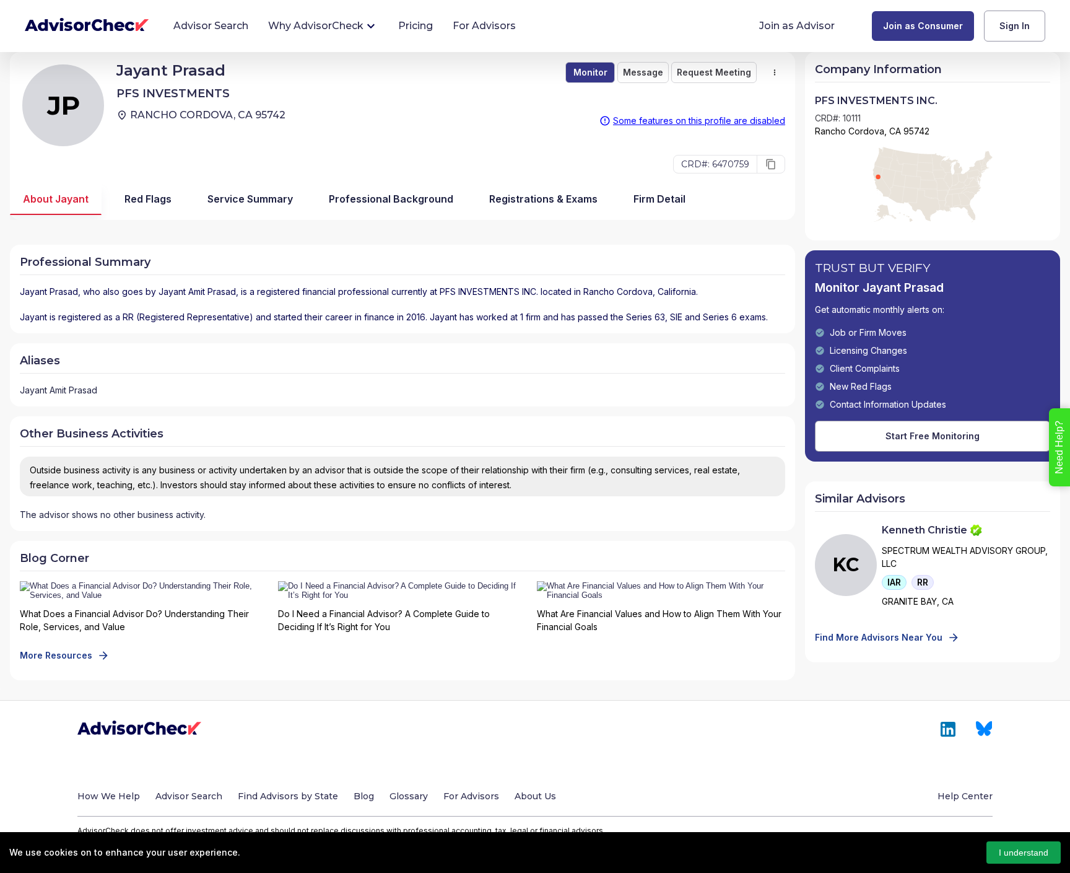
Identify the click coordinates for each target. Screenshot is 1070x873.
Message (643, 72)
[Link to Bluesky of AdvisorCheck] (984, 729)
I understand (1023, 853)
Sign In (1014, 25)
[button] (894, 582)
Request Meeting (714, 72)
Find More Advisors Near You (878, 637)
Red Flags (148, 199)
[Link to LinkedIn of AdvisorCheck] (948, 729)
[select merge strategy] (774, 72)
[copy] (771, 164)
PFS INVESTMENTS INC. (489, 291)
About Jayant (56, 199)
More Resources (56, 655)
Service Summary (250, 199)
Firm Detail (659, 199)
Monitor (590, 72)
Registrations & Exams (543, 199)
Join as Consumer (923, 25)
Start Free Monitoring (932, 436)
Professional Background (391, 199)
